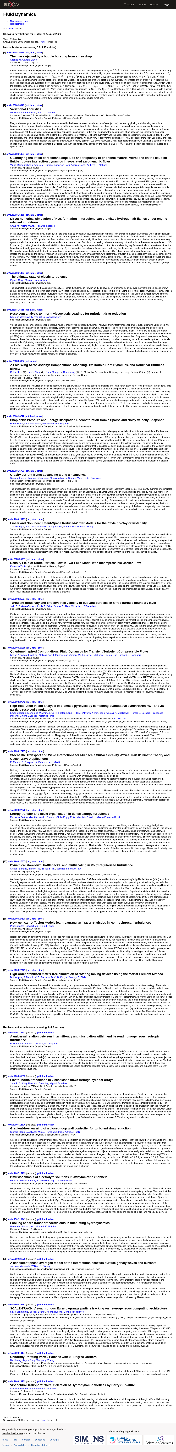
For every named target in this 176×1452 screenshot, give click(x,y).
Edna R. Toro (73, 712)
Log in (167, 4)
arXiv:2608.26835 (17, 559)
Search (131, 4)
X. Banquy (70, 977)
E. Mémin (15, 762)
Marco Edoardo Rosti (36, 280)
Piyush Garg (17, 280)
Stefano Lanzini (18, 478)
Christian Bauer (32, 423)
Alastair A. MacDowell (117, 712)
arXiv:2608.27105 (17, 751)
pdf (27, 52)
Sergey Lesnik (37, 1311)
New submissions (19, 21)
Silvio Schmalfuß (19, 1311)
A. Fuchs (27, 1043)
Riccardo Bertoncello (21, 817)
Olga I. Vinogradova (61, 1180)
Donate (154, 4)
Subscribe (40, 1439)
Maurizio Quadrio (86, 817)
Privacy (5, 1445)
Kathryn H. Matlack (97, 165)
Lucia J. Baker (45, 606)
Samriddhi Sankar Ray (68, 868)
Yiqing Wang (27, 225)
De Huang (15, 1360)
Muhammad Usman (66, 655)
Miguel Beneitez (58, 1083)
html (32, 52)
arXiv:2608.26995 (17, 647)
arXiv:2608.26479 (16, 273)
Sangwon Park (62, 165)
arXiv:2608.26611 (16, 309)
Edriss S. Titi (48, 868)
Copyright (54, 1439)
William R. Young (40, 1266)
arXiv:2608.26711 (16, 416)
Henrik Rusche (54, 1311)
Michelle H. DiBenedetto (84, 606)
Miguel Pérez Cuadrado (51, 1131)
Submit (142, 4)
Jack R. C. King (18, 1083)
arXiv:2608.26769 (16, 471)
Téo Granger (17, 526)
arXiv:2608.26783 (17, 519)
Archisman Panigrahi (21, 1388)
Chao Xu (15, 225)
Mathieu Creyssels (38, 478)
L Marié (56, 762)
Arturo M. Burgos (43, 165)
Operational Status (40, 1444)
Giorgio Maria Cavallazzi (23, 1131)
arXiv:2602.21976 (17, 1259)
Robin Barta (16, 423)
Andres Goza (78, 165)
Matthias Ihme (46, 715)
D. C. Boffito (57, 977)
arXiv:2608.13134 (17, 1353)
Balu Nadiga (32, 526)
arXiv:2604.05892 (17, 1076)
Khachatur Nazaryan (45, 1388)
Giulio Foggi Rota (65, 817)
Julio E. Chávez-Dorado (23, 606)
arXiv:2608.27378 (17, 918)
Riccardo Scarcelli (45, 225)
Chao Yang (69, 372)
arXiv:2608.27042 (17, 702)
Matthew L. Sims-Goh (105, 655)
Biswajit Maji (32, 926)
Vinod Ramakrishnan (21, 165)
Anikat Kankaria (18, 868)
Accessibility (20, 1445)
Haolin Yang (34, 372)
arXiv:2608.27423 (17, 970)
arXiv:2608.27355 (17, 861)
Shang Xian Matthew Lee (23, 655)
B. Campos (16, 977)
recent (11, 28)
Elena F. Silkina (18, 1180)
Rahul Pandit (47, 926)
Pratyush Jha (17, 926)
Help (15, 1439)
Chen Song (52, 372)
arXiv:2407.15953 (17, 1032)
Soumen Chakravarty (21, 317)
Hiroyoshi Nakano (19, 1226)
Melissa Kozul (46, 655)
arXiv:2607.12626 (17, 1124)
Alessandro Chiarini (44, 817)
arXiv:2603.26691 (17, 1304)
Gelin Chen (16, 372)
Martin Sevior (85, 655)
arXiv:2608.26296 (16, 52)
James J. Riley (62, 606)
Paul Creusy (86, 526)
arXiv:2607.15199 (17, 1173)
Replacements (17, 24)
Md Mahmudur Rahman (23, 112)
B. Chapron (28, 762)
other (39, 52)
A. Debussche (43, 762)
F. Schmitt (15, 1043)
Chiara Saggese (28, 715)
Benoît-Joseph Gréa (51, 526)
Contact (26, 1439)
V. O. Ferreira (42, 977)
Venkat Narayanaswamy (47, 317)
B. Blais (82, 977)
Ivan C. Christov (46, 112)
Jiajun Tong (29, 1360)
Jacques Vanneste (20, 1266)
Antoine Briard (71, 526)
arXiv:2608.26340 (16, 105)
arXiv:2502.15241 (17, 1219)
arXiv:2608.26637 (16, 361)
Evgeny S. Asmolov (38, 1180)
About (5, 1439)
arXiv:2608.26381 (16, 154)
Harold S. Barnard (140, 712)
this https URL (120, 718)
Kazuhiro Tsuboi (19, 566)
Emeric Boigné (18, 712)
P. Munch (29, 977)
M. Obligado (51, 1043)
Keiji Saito (50, 1226)
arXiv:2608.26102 (17, 1381)
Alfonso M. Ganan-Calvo (23, 59)
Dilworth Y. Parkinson (93, 712)
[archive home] (11, 4)
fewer (43, 42)
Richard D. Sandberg (130, 655)
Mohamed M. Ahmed (38, 712)
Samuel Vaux (75, 478)
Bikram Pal (34, 868)
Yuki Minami (37, 1226)
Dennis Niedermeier (74, 1311)
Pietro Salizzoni (92, 478)
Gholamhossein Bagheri (55, 423)
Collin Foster (58, 712)
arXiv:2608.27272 (17, 810)
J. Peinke (38, 1043)
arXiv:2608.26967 (17, 599)
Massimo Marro (58, 478)
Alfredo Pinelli (72, 1131)
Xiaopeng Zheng (45, 1360)
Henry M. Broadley (38, 1083)
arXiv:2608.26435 (16, 215)
